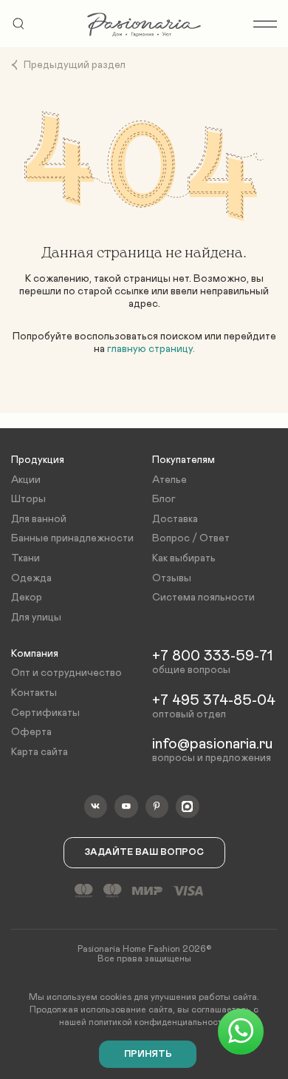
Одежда (31, 578)
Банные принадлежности (72, 538)
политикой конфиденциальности (158, 1022)
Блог (164, 499)
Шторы (28, 499)
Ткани (25, 558)
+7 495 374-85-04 (213, 700)
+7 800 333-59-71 (212, 656)
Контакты (34, 693)
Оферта (31, 732)
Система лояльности (203, 597)
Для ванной (38, 519)
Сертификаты (45, 713)
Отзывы (171, 578)
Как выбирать (184, 558)
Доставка (175, 519)
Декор (26, 597)
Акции (26, 480)
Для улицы (36, 617)
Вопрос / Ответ (191, 538)
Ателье (169, 480)
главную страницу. (151, 349)
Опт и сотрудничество (66, 673)
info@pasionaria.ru (212, 744)
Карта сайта (39, 752)
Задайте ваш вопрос (144, 852)
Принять (148, 1054)
